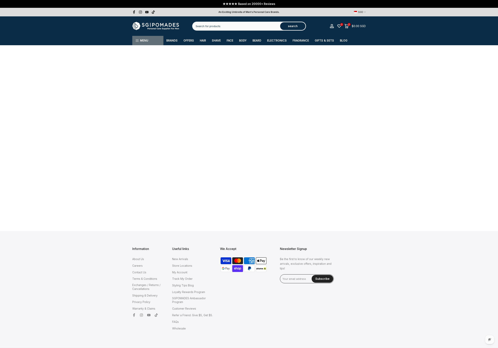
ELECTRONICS (277, 40)
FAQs (175, 321)
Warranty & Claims (143, 308)
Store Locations (182, 265)
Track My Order (182, 278)
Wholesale (179, 328)
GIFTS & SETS (324, 40)
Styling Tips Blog (183, 285)
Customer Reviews (184, 308)
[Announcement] (249, 4)
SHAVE (216, 40)
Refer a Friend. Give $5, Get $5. (192, 315)
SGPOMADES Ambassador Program (189, 300)
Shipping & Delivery (145, 295)
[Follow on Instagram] (140, 12)
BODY (243, 40)
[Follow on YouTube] (147, 12)
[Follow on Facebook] (134, 12)
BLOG (343, 40)
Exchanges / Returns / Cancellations (146, 286)
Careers (137, 265)
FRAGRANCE (301, 40)
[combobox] (236, 26)
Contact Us (139, 272)
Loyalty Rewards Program (188, 291)
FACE (230, 40)
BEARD (257, 40)
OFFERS (188, 40)
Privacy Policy (141, 302)
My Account (179, 272)
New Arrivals (180, 259)
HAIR (203, 40)
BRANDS (172, 40)
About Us (138, 259)
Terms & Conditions (144, 278)
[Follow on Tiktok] (153, 12)
